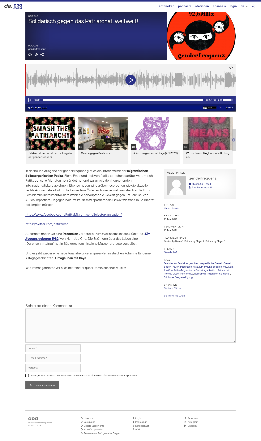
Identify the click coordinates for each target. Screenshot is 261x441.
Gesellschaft (171, 252)
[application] (130, 100)
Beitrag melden (174, 295)
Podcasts (184, 6)
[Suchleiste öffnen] (253, 7)
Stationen (202, 6)
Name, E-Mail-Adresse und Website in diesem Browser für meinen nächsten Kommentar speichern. (84, 375)
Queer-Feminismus (183, 274)
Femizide (183, 263)
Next (234, 140)
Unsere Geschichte (93, 426)
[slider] (123, 100)
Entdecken (166, 6)
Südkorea (169, 277)
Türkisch (178, 288)
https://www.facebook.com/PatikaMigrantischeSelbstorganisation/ (73, 214)
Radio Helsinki (171, 208)
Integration (186, 267)
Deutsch (168, 288)
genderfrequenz (37, 49)
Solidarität (224, 274)
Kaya (195, 267)
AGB (137, 429)
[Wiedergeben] (29, 100)
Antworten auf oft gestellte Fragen (101, 433)
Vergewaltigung (184, 277)
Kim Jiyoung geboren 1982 (213, 267)
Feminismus (170, 263)
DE (242, 6)
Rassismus (200, 274)
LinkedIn (191, 426)
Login (233, 6)
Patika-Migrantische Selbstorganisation (195, 270)
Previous (27, 140)
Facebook (192, 418)
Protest (168, 274)
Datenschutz (142, 426)
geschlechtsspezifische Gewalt (205, 263)
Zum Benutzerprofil (201, 187)
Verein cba (89, 422)
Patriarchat (223, 270)
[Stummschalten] (220, 100)
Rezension (212, 274)
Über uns (88, 418)
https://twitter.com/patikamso (46, 224)
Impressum (141, 422)
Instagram (192, 422)
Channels (219, 6)
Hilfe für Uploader (93, 429)
